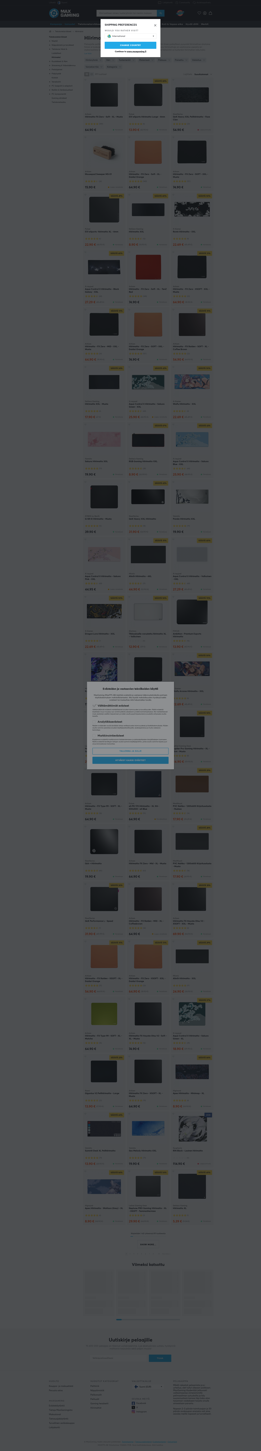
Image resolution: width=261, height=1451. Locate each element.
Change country (130, 45)
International (118, 36)
